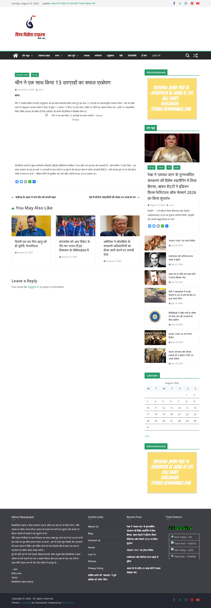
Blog (90, 533)
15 (187, 407)
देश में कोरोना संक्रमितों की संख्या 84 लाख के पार (112, 197)
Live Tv (156, 55)
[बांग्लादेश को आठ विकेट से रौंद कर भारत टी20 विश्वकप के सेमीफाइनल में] (75, 218)
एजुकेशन (110, 55)
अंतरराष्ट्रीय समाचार (22, 75)
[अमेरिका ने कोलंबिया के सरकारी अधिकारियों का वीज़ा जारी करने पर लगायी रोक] (120, 218)
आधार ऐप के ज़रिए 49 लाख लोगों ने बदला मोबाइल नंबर (73, 3)
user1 (41, 89)
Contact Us (94, 540)
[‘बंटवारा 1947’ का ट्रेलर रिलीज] (155, 243)
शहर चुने (71, 55)
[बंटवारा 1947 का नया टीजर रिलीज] (155, 338)
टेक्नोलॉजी (132, 55)
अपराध (87, 55)
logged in (33, 287)
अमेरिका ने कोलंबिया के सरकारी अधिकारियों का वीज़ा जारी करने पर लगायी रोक (119, 248)
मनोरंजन (98, 55)
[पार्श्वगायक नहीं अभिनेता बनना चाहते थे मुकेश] (155, 260)
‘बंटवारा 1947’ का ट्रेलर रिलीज (182, 240)
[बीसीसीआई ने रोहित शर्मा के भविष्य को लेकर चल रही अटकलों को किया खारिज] (155, 318)
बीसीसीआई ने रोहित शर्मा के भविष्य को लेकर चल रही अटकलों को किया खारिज (182, 316)
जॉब (121, 55)
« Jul (147, 436)
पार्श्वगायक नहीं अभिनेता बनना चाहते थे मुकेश (181, 258)
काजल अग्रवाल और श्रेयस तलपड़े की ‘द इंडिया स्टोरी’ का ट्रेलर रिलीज (181, 355)
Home (91, 547)
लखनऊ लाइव (44, 55)
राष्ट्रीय (177, 167)
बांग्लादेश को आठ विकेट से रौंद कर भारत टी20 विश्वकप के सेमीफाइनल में (74, 245)
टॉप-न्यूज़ (26, 55)
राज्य (57, 55)
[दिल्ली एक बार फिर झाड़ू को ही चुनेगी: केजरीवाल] (31, 218)
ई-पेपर (144, 55)
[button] (31, 55)
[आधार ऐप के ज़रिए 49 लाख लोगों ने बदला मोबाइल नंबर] (155, 278)
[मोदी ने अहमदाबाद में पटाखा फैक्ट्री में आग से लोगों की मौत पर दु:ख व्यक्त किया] (155, 297)
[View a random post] (195, 56)
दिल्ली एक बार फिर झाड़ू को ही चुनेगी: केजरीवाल (31, 243)
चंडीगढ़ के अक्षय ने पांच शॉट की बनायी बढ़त (35, 197)
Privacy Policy (96, 568)
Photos (92, 561)
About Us (93, 526)
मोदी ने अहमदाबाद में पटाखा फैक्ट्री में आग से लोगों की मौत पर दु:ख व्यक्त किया (182, 295)
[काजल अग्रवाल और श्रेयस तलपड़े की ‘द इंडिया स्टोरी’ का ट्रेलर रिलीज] (155, 357)
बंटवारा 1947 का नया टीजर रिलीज (180, 335)
